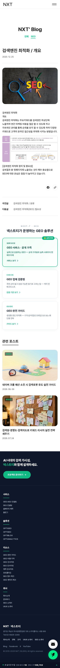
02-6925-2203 (13, 635)
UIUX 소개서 (8, 606)
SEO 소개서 (7, 603)
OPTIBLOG (8, 535)
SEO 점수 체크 (8, 576)
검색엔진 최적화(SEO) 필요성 (27, 209)
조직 (19, 639)
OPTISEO (7, 532)
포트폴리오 (7, 573)
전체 (26, 36)
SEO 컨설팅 (7, 505)
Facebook (13, 646)
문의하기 (6, 599)
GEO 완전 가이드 (9, 555)
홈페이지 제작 (8, 509)
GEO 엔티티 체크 (9, 580)
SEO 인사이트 (8, 566)
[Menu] (54, 4)
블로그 (5, 512)
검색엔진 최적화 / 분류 (23, 203)
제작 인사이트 (8, 569)
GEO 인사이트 (8, 562)
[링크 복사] (55, 187)
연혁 (13, 639)
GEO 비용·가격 (8, 558)
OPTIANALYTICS (10, 539)
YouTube (26, 646)
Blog (5, 646)
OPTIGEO (7, 528)
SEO (33, 36)
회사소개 (6, 596)
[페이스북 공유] (48, 187)
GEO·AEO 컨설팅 (10, 502)
